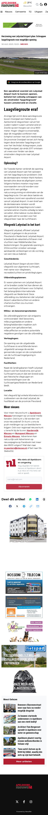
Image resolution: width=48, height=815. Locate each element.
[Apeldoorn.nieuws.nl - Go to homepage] (24, 786)
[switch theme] (41, 4)
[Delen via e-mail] (37, 506)
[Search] (37, 4)
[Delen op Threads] (44, 499)
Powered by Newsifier (24, 811)
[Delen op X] (17, 506)
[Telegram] (24, 506)
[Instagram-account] (30, 801)
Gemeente (20, 12)
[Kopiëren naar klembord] (30, 506)
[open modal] (45, 4)
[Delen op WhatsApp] (30, 499)
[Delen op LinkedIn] (37, 499)
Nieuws (8, 12)
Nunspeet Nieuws (24, 433)
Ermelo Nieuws (12, 436)
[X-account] (17, 801)
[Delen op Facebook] (10, 506)
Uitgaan (38, 12)
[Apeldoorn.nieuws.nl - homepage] (10, 4)
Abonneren (24, 486)
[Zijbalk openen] (1, 11)
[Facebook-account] (24, 801)
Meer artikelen (24, 761)
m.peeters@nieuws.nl (15, 448)
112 (30, 12)
